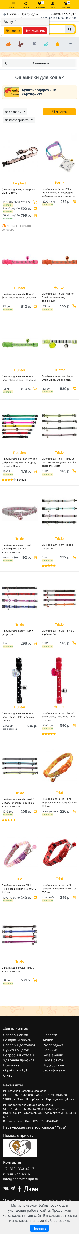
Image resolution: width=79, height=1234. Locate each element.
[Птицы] (58, 44)
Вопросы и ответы (18, 1055)
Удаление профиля (18, 1060)
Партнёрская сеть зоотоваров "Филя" (34, 1127)
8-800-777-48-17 (17, 1174)
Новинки (50, 1050)
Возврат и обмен (17, 1040)
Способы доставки (19, 1045)
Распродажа (53, 1045)
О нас (7, 1075)
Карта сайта (53, 1060)
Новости (50, 1035)
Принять (39, 1228)
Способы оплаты (17, 1035)
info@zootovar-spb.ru (20, 1179)
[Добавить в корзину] (34, 202)
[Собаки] (21, 44)
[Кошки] (8, 44)
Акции (48, 1040)
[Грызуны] (33, 44)
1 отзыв (21, 479)
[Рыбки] (45, 44)
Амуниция (40, 63)
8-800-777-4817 (63, 14)
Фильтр (61, 111)
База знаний (53, 1055)
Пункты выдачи (16, 1050)
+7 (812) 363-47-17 (18, 1169)
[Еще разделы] (70, 44)
